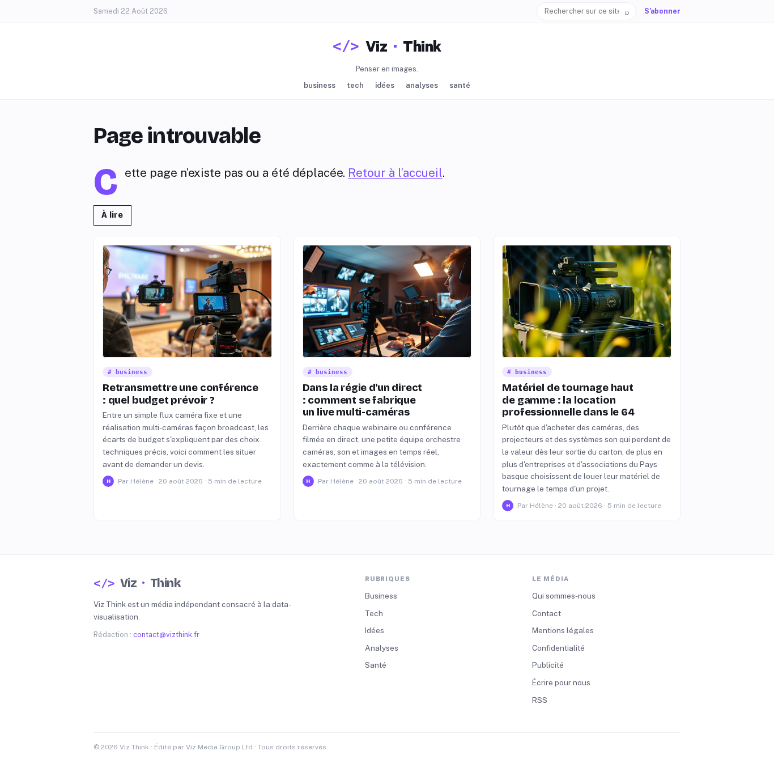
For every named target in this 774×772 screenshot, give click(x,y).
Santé (459, 85)
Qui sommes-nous (564, 595)
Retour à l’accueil (395, 173)
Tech (355, 85)
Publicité (548, 664)
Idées (384, 85)
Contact (546, 613)
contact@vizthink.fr (166, 634)
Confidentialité (558, 647)
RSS (539, 700)
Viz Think (403, 46)
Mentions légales (563, 630)
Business (319, 85)
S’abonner (662, 11)
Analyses (422, 85)
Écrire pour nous (561, 682)
